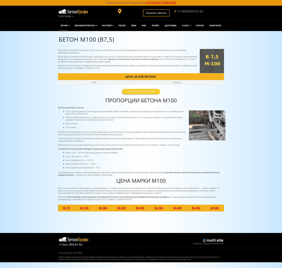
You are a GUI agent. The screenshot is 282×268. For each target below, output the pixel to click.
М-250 (121, 208)
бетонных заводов (161, 2)
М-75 (66, 208)
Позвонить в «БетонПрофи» (141, 91)
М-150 (84, 208)
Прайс (155, 25)
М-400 (177, 208)
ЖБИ (133, 25)
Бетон (64, 25)
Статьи (200, 25)
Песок (122, 25)
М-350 (159, 208)
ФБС (144, 25)
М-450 (196, 208)
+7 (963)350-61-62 (190, 11)
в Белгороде (64, 16)
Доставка (170, 25)
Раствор (107, 25)
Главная (63, 30)
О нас (185, 25)
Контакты (215, 25)
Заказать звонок (156, 13)
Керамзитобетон (85, 25)
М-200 (103, 208)
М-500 (214, 208)
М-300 (140, 208)
